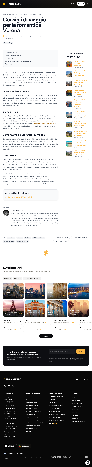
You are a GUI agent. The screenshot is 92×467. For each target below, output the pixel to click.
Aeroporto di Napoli (31, 428)
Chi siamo (74, 397)
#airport (19, 238)
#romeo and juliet (9, 241)
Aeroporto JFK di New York (33, 411)
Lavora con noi (76, 400)
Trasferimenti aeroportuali (56, 396)
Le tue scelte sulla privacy (14, 454)
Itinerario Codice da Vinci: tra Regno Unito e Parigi (80, 83)
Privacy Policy (75, 409)
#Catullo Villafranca (38, 238)
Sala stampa (75, 418)
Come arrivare (9, 58)
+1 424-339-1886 (9, 429)
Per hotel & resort (55, 411)
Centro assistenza (77, 403)
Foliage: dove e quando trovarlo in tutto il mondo (80, 92)
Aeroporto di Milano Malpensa (34, 423)
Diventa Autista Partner (57, 420)
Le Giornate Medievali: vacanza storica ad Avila (80, 123)
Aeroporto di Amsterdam (33, 425)
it (73, 4)
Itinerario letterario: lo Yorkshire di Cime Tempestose (80, 133)
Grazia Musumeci (17, 211)
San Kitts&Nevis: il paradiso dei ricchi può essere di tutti (80, 143)
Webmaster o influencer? (57, 414)
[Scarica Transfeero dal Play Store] (24, 446)
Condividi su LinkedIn (62, 237)
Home (4, 14)
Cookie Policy (75, 412)
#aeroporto (11, 238)
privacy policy (72, 358)
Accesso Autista (55, 417)
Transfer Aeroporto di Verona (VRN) (20, 197)
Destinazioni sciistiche (33, 278)
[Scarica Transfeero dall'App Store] (10, 446)
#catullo (27, 238)
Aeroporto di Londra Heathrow (31, 398)
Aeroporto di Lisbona (32, 417)
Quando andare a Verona (13, 55)
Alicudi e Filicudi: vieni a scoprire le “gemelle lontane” (80, 114)
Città (18, 278)
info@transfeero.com (10, 436)
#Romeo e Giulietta (22, 241)
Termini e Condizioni (77, 406)
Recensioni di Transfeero (78, 421)
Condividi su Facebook (80, 237)
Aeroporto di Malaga (31, 431)
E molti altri (46, 336)
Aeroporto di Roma (31, 402)
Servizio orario (53, 402)
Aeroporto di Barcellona (32, 405)
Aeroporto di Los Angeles (33, 420)
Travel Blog (75, 415)
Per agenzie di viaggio (56, 405)
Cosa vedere (9, 64)
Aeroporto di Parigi (31, 408)
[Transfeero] (13, 379)
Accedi (82, 4)
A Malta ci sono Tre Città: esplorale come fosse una (80, 73)
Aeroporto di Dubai (31, 414)
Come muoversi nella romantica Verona (18, 61)
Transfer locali (53, 399)
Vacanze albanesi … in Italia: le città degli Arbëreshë (80, 153)
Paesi (8, 278)
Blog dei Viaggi (13, 14)
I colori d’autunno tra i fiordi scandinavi (79, 63)
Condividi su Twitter (62, 242)
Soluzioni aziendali (55, 408)
